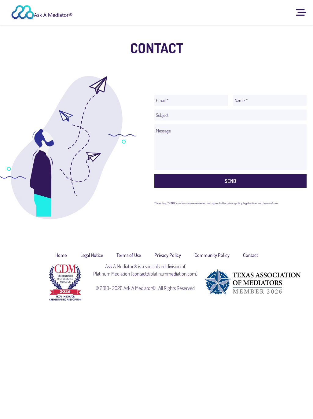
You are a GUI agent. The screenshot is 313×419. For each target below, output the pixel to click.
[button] (301, 12)
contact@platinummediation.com (164, 273)
